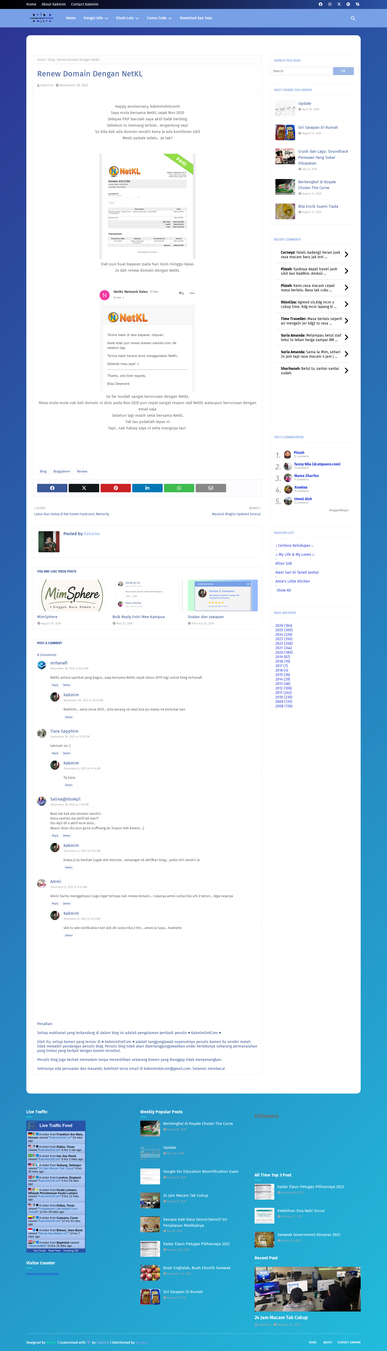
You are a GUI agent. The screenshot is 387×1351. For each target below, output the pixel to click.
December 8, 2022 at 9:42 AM (69, 887)
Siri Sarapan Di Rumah (318, 127)
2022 (284, 643)
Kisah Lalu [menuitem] (125, 18)
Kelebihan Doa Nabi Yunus (301, 1210)
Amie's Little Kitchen (292, 581)
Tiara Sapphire (64, 731)
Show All (284, 590)
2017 (281, 666)
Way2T (51, 1342)
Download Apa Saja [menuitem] (196, 18)
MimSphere (47, 616)
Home (31, 4)
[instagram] (329, 4)
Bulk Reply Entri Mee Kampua (138, 616)
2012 (283, 688)
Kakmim (47, 85)
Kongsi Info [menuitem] (93, 18)
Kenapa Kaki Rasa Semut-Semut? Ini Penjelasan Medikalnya (195, 1222)
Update (304, 103)
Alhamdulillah (37, 1245)
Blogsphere (61, 471)
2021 (283, 648)
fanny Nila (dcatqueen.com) (317, 464)
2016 (281, 670)
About (327, 1342)
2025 (284, 630)
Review (82, 471)
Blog (51, 60)
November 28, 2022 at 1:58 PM (70, 804)
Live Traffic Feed (55, 1125)
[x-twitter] (339, 4)
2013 (282, 684)
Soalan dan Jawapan (206, 616)
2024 (283, 634)
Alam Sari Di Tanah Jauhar (297, 572)
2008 (283, 706)
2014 (282, 679)
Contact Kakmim (84, 4)
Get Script (40, 1250)
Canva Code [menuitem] (157, 18)
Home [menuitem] (71, 18)
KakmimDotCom (60, 1137)
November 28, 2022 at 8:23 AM (69, 668)
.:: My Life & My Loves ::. (295, 554)
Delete (66, 685)
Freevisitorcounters (42, 1274)
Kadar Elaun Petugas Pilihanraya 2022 (196, 1243)
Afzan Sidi (283, 563)
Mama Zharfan (306, 476)
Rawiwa (301, 487)
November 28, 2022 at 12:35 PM (70, 736)
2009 (283, 701)
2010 (283, 697)
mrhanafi (58, 662)
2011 (283, 693)
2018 (282, 661)
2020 (284, 652)
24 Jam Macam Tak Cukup (56, 1168)
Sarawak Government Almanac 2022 (308, 1234)
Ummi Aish (303, 499)
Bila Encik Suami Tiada (318, 206)
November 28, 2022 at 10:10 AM (83, 700)
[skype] (357, 4)
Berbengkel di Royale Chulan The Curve (317, 185)
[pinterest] (348, 4)
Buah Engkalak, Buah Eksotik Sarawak (197, 1267)
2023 (283, 639)
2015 (282, 675)
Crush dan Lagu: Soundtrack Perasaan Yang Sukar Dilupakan (323, 157)
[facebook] (320, 4)
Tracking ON (70, 1250)
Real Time (54, 1250)
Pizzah (299, 452)
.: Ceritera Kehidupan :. (294, 545)
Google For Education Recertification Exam (201, 1171)
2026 (283, 625)
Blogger (142, 1342)
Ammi (55, 881)
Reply (55, 685)
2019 (282, 657)
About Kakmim (54, 4)
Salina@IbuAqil (65, 799)
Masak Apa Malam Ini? (53, 1233)
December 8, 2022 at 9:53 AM (82, 919)
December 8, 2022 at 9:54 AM (82, 768)
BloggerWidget (339, 510)
